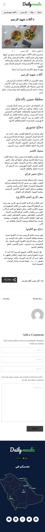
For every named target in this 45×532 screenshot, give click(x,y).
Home (39, 12)
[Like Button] (14, 51)
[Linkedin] (15, 519)
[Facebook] (36, 519)
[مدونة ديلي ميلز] (32, 4)
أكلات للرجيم (26, 281)
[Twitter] (29, 519)
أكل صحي (23, 12)
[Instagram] (22, 519)
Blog (32, 12)
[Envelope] (9, 519)
